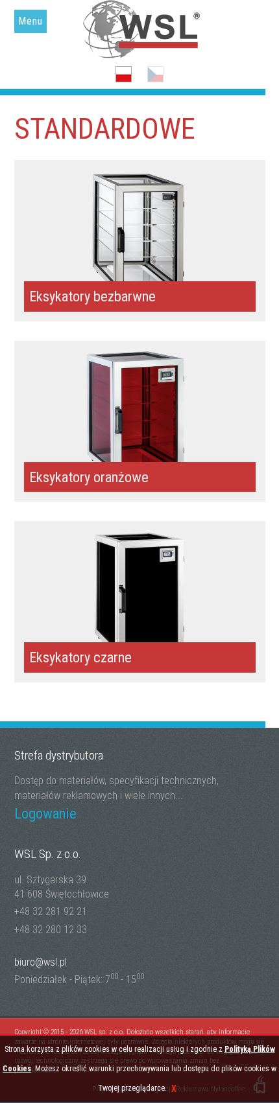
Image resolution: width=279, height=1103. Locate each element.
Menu (30, 21)
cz (155, 74)
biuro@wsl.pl (40, 962)
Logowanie (45, 813)
